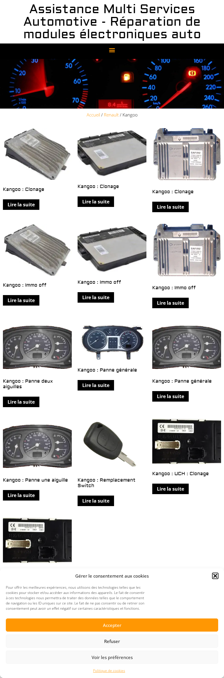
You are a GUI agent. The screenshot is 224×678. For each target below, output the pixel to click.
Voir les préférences (112, 657)
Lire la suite (21, 204)
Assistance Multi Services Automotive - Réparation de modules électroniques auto (112, 21)
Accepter (112, 625)
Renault (111, 115)
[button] (215, 576)
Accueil (93, 115)
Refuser (112, 641)
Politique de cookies (109, 670)
